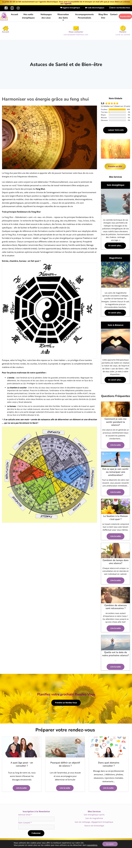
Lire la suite (21, 788)
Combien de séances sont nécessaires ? (115, 607)
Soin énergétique (115, 185)
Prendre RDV (125, 16)
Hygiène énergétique (71, 7)
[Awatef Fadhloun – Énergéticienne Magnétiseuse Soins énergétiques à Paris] (4, 16)
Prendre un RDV (115, 166)
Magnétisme (115, 258)
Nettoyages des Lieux (46, 16)
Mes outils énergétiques (28, 16)
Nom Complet (25, 822)
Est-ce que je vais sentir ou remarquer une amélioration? (115, 472)
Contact (113, 14)
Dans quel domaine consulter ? (108, 764)
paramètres (92, 845)
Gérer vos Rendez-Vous (120, 7)
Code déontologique (95, 7)
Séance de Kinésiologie (94, 825)
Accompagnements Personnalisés (84, 16)
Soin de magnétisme (94, 818)
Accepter (110, 844)
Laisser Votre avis (116, 130)
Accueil (14, 14)
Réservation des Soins (63, 16)
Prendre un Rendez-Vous (66, 702)
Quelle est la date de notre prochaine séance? (115, 654)
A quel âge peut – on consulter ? (22, 764)
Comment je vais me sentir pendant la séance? (115, 422)
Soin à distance (115, 325)
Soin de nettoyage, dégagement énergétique (94, 822)
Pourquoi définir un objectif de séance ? (65, 764)
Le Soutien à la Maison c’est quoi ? (115, 518)
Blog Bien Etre (103, 16)
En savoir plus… (115, 245)
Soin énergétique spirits (94, 814)
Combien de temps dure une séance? (116, 562)
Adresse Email (25, 814)
